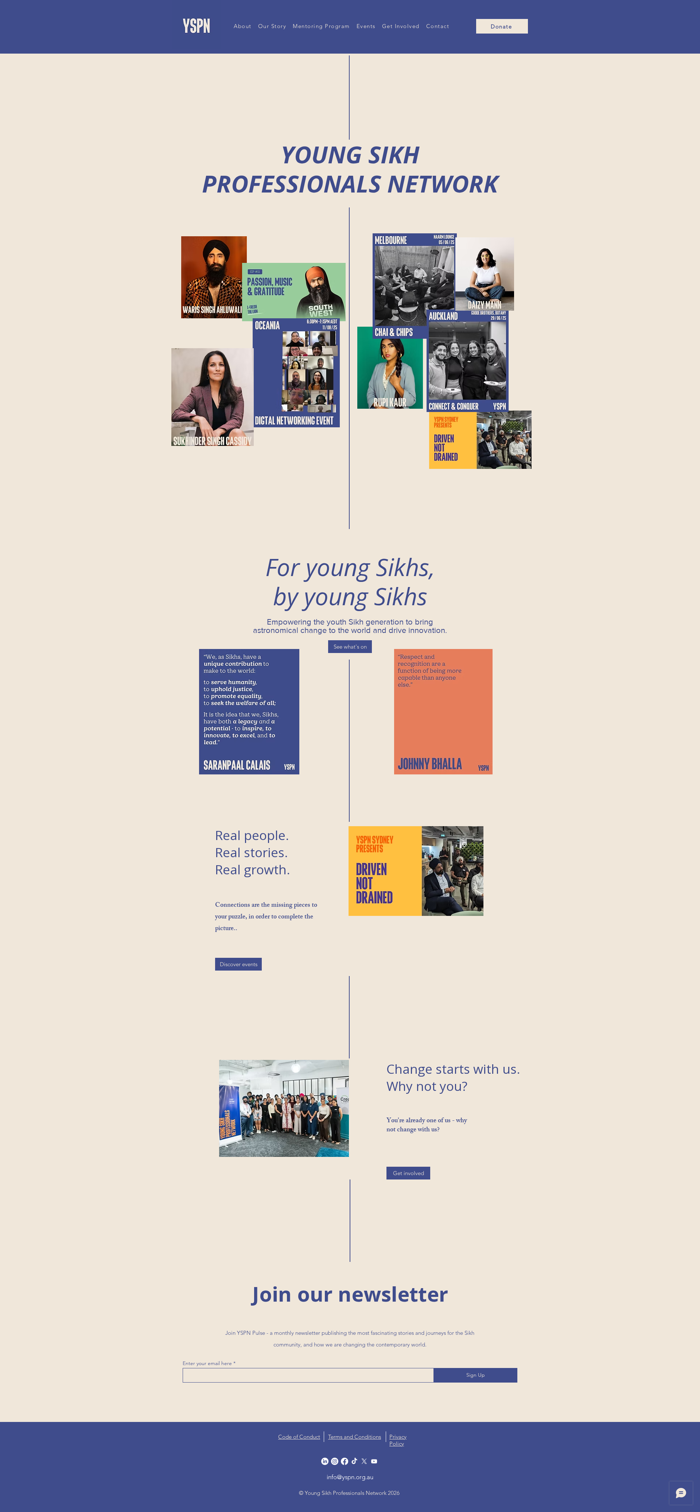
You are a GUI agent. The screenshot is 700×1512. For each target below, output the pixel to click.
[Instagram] (334, 1461)
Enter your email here (207, 1363)
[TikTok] (354, 1461)
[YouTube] (374, 1461)
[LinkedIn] (324, 1461)
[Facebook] (344, 1461)
